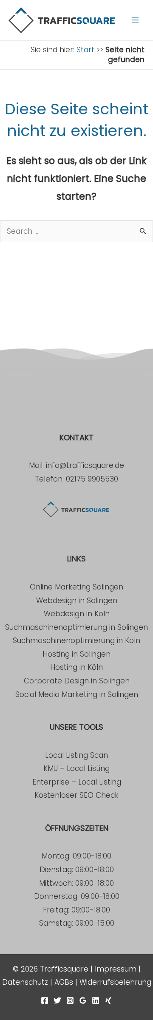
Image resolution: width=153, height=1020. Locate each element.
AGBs (63, 982)
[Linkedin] (95, 1000)
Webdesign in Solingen (76, 600)
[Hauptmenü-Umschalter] (135, 20)
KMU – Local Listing (76, 768)
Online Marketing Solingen (76, 587)
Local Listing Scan (76, 755)
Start (85, 50)
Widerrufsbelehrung (115, 982)
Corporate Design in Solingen (77, 681)
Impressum (115, 969)
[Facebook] (44, 1000)
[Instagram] (70, 1000)
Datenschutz (25, 982)
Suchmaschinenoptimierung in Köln (76, 640)
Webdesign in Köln (77, 614)
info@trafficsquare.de (85, 465)
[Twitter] (57, 1000)
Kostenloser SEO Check (76, 795)
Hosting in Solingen (76, 654)
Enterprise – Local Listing (76, 782)
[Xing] (108, 1000)
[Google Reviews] (83, 1000)
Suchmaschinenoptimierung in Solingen (76, 627)
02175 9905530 (92, 479)
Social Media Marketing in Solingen (76, 694)
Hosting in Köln (76, 667)
